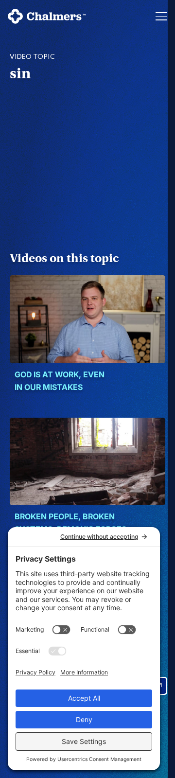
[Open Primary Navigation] (161, 16)
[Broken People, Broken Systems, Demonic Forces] (87, 461)
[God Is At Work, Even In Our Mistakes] (87, 319)
